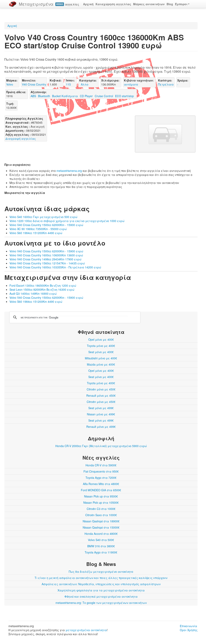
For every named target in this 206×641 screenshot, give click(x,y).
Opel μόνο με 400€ (101, 339)
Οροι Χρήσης (189, 630)
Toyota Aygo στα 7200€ (100, 478)
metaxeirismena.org (69, 171)
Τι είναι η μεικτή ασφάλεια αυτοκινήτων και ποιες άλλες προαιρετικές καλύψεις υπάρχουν (101, 578)
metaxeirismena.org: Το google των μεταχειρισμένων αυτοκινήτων (101, 603)
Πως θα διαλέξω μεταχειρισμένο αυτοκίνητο (101, 572)
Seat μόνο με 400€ (101, 352)
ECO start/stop (124, 96)
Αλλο (83, 84)
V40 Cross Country (34, 84)
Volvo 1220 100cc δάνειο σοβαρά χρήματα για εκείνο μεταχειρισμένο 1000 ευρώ (67, 221)
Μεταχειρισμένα (36, 4)
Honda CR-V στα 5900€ (100, 465)
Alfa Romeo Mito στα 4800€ (101, 484)
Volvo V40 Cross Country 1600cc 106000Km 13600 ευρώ (46, 255)
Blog (170, 4)
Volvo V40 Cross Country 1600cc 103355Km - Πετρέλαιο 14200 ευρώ (55, 267)
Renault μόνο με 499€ (101, 427)
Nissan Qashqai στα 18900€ (101, 521)
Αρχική (88, 4)
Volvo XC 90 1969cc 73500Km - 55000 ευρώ (38, 229)
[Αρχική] (12, 4)
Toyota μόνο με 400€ (101, 346)
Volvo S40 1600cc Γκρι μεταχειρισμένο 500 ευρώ (43, 217)
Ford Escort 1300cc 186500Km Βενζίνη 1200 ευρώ (42, 285)
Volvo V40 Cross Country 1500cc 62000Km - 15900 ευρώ (46, 225)
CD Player (86, 96)
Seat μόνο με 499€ (101, 408)
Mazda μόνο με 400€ (101, 364)
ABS (33, 96)
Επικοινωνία (188, 626)
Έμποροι (181, 4)
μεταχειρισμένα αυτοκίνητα (86, 630)
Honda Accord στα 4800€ (101, 534)
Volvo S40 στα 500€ (101, 540)
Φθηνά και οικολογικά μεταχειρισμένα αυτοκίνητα (101, 596)
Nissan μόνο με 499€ (101, 414)
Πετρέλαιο (166, 84)
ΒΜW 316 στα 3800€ (101, 546)
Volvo (9, 84)
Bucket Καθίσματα (65, 96)
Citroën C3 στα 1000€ (101, 509)
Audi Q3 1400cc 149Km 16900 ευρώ (33, 293)
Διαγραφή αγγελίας (20, 139)
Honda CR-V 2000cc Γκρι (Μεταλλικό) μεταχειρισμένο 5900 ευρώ (101, 446)
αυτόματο (131, 84)
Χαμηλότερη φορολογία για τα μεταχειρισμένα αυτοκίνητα (101, 590)
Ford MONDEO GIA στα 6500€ (101, 490)
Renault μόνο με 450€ (101, 395)
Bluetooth (44, 96)
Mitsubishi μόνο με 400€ (101, 358)
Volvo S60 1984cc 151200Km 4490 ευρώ (35, 233)
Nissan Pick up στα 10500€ (101, 502)
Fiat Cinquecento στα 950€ (101, 471)
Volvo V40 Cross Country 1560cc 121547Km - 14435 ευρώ (47, 263)
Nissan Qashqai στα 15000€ (101, 527)
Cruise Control (104, 96)
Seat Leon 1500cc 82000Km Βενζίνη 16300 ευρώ (41, 289)
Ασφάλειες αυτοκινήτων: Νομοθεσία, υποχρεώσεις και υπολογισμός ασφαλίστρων (101, 584)
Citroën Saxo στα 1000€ (101, 515)
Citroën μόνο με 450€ (101, 389)
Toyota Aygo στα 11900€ (101, 552)
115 (68, 84)
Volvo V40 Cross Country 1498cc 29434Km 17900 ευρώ (45, 259)
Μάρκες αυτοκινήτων (149, 4)
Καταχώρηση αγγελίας (113, 4)
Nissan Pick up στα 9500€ (101, 496)
